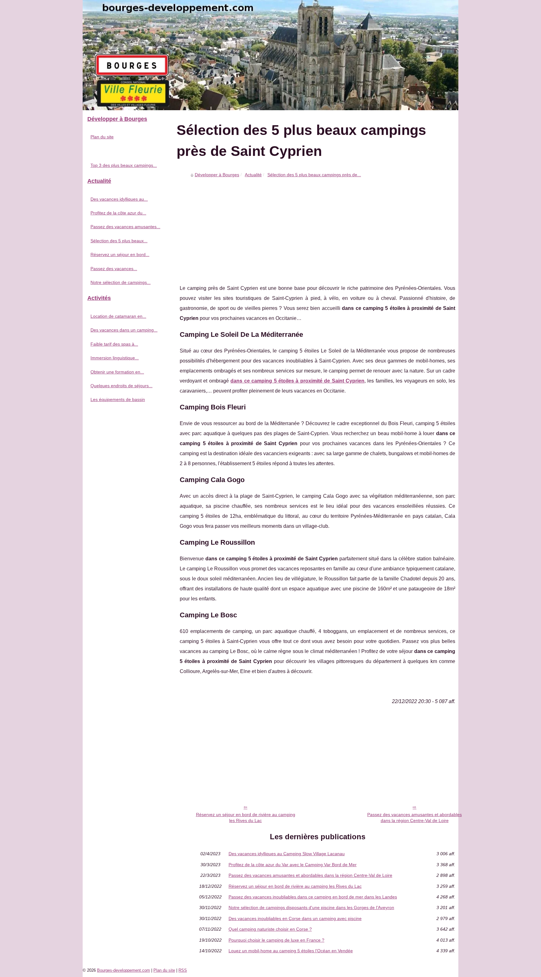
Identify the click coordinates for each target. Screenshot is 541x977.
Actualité (253, 174)
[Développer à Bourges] (270, 55)
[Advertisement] (317, 227)
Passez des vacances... (113, 268)
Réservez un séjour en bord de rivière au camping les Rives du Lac (245, 817)
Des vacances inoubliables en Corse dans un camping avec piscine (295, 918)
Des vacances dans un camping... (123, 329)
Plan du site (102, 136)
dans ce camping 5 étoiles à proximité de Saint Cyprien (297, 380)
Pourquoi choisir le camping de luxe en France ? (276, 940)
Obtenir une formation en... (117, 371)
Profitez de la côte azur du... (118, 212)
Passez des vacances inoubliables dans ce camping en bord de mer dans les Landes (313, 897)
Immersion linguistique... (114, 357)
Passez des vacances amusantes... (125, 226)
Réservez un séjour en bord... (119, 254)
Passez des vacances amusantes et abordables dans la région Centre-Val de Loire (414, 817)
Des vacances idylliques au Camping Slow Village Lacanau (287, 853)
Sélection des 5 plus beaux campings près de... (314, 174)
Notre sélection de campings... (120, 282)
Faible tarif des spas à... (114, 344)
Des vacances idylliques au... (119, 199)
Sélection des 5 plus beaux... (118, 240)
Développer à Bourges (217, 174)
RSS (182, 970)
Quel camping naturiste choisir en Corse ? (270, 929)
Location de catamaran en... (118, 316)
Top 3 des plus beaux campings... (123, 165)
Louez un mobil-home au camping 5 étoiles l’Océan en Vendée (291, 951)
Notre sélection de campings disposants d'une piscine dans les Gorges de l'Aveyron (311, 907)
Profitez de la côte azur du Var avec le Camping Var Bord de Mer (293, 864)
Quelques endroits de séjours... (121, 385)
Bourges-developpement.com (123, 970)
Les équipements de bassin (117, 399)
